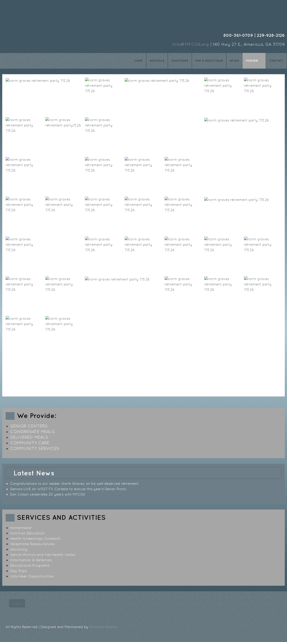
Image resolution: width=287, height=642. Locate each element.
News (234, 60)
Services (157, 60)
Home (139, 60)
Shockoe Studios (103, 627)
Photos (252, 60)
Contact (276, 60)
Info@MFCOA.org (190, 44)
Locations (179, 60)
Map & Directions (209, 60)
